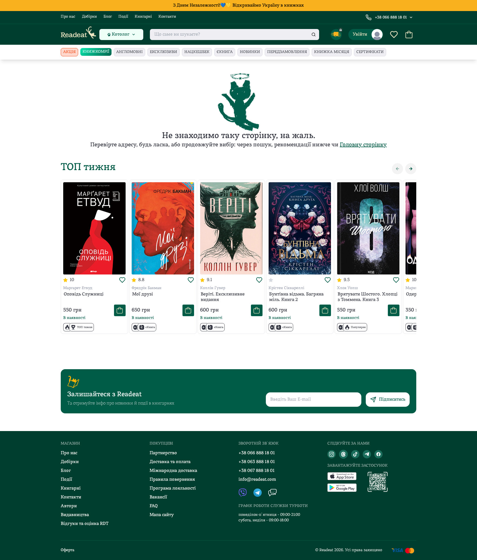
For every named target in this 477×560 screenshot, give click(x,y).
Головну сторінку (363, 145)
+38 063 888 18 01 (257, 462)
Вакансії (158, 497)
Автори (69, 506)
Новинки (250, 52)
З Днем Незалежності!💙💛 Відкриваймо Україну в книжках (238, 5)
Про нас (68, 17)
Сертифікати (370, 52)
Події (123, 17)
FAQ (154, 506)
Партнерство (163, 453)
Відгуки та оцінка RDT (84, 524)
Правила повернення (172, 479)
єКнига (225, 52)
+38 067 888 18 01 (257, 471)
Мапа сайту (162, 515)
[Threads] (343, 454)
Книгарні (143, 17)
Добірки (89, 17)
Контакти (167, 17)
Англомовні (129, 52)
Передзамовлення (287, 52)
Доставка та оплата (170, 462)
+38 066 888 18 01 (391, 17)
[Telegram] (366, 454)
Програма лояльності (173, 488)
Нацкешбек (197, 52)
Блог (108, 17)
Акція (69, 52)
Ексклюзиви (163, 52)
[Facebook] (378, 454)
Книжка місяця (331, 52)
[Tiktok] (355, 454)
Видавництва (75, 515)
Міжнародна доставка (173, 471)
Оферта (67, 550)
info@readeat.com (257, 479)
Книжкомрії (96, 52)
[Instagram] (331, 454)
